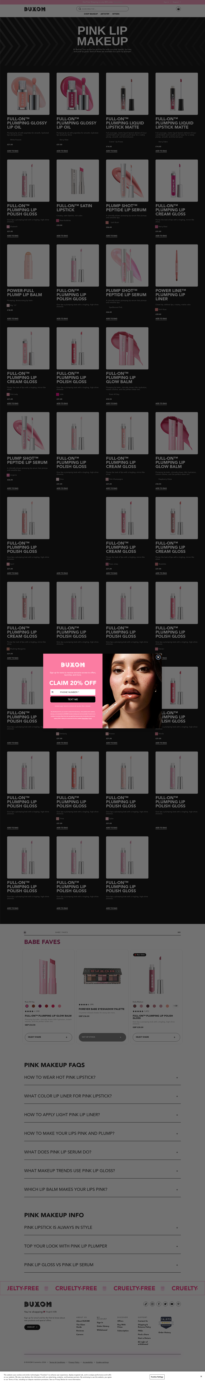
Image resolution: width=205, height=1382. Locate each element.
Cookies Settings (157, 1377)
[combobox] (54, 692)
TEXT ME (73, 699)
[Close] (201, 1376)
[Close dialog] (158, 657)
